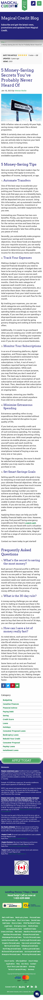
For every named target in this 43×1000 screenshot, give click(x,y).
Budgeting (7, 700)
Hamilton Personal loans (32, 932)
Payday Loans (9, 746)
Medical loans (33, 926)
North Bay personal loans (12, 949)
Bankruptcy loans (21, 917)
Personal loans (35, 917)
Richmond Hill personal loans (12, 951)
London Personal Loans (10, 940)
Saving (6, 715)
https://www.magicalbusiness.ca (19, 846)
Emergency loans (20, 926)
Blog (2, 42)
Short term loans (23, 920)
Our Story (25, 964)
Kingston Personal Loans (11, 943)
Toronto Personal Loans (31, 937)
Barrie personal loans (12, 946)
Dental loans (35, 920)
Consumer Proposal (11, 743)
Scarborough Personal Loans (30, 940)
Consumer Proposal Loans (14, 731)
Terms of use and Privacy (17, 969)
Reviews (31, 969)
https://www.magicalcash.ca (17, 854)
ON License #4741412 (27, 810)
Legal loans (8, 926)
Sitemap (32, 967)
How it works (9, 961)
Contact (33, 964)
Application (10, 964)
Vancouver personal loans (31, 943)
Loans (5, 723)
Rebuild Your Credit (11, 739)
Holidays (7, 727)
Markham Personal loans (12, 934)
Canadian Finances (11, 704)
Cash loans (6, 923)
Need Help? (24, 3)
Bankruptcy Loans (11, 735)
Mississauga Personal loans (11, 937)
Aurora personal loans (32, 951)
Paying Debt (8, 712)
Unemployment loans (14, 929)
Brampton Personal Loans (11, 954)
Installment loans (30, 929)
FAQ (18, 964)
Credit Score (8, 719)
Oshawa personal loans (29, 946)
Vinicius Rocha (20, 91)
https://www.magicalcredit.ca (18, 838)
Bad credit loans (8, 917)
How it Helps (33, 961)
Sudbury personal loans (31, 949)
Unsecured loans (7, 932)
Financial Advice (10, 708)
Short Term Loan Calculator (17, 967)
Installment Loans (10, 750)
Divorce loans (17, 923)
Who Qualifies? (21, 961)
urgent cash (30, 523)
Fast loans (18, 932)
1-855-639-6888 (21, 898)
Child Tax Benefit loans (31, 923)
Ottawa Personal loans (31, 934)
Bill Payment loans (8, 920)
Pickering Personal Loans (31, 954)
